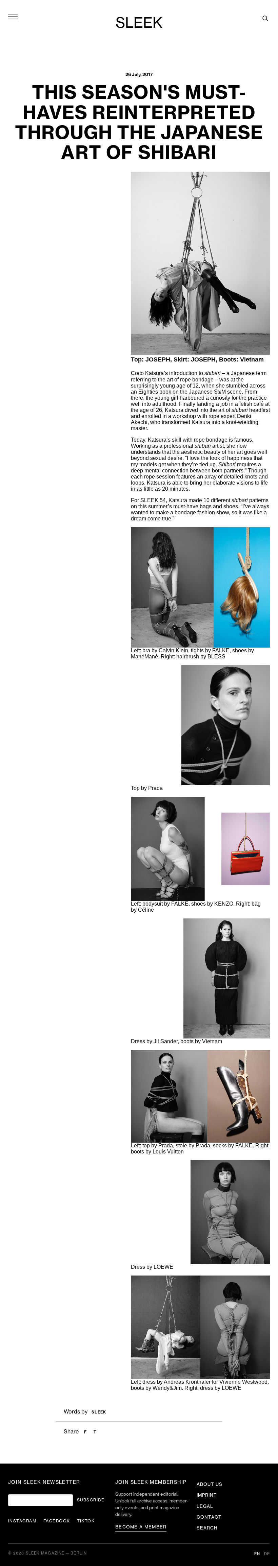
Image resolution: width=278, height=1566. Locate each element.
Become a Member (141, 1527)
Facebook (56, 1521)
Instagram (22, 1521)
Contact (209, 1517)
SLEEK (139, 23)
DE (267, 1554)
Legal (205, 1506)
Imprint (207, 1495)
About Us (209, 1484)
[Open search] (265, 18)
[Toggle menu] (13, 16)
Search (207, 1528)
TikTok (86, 1521)
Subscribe (90, 1500)
